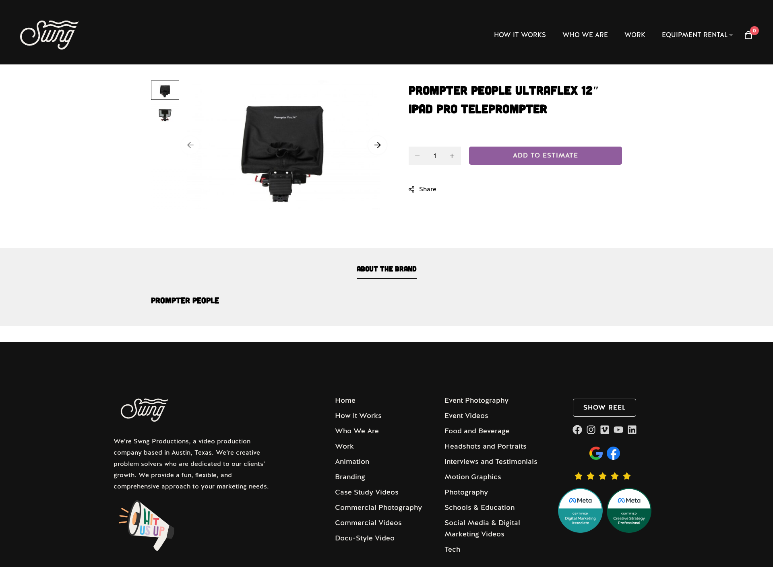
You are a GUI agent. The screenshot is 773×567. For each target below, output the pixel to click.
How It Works (358, 415)
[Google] (596, 453)
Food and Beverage (477, 431)
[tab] (387, 269)
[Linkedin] (632, 430)
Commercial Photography (378, 507)
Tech (452, 549)
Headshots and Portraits (485, 446)
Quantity (422, 136)
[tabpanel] (386, 304)
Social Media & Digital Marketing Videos (482, 528)
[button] (190, 145)
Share (427, 189)
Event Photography (476, 400)
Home (345, 400)
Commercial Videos (368, 523)
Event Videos (466, 415)
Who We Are (357, 431)
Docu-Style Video (365, 538)
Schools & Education (479, 507)
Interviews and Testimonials (490, 461)
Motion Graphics (472, 477)
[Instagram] (591, 430)
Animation (352, 461)
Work (344, 446)
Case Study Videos (367, 492)
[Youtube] (618, 430)
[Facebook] (577, 430)
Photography (466, 492)
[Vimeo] (605, 430)
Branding (350, 477)
